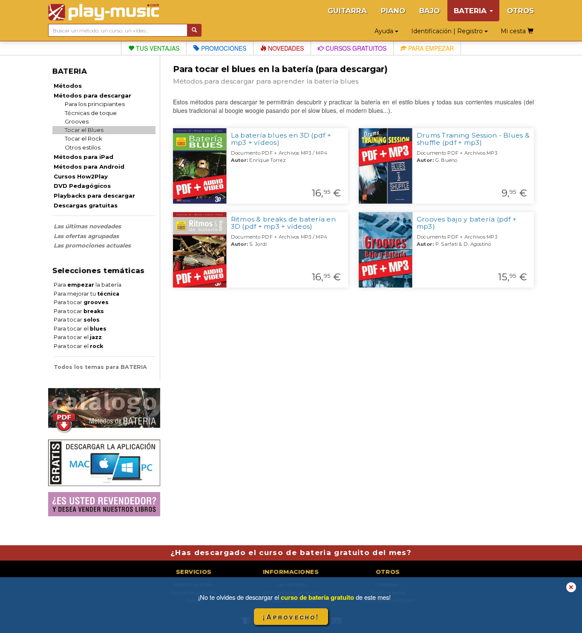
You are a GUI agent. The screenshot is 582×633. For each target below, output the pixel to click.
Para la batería (87, 285)
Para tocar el (80, 328)
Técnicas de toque (91, 112)
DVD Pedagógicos (82, 185)
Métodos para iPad (83, 156)
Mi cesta (514, 31)
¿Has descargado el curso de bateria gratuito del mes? (291, 552)
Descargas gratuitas (86, 205)
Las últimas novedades (87, 226)
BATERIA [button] (471, 10)
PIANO (393, 10)
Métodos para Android (89, 166)
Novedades (285, 48)
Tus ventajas (156, 48)
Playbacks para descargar (94, 195)
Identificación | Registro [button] (447, 31)
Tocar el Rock (83, 138)
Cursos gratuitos (355, 48)
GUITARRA (347, 10)
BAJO (429, 10)
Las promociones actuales (92, 245)
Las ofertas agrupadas (86, 236)
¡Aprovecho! (290, 616)
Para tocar (81, 302)
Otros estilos (83, 147)
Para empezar (430, 48)
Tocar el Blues (84, 130)
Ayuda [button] (385, 31)
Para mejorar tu (86, 294)
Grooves (77, 121)
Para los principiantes (95, 104)
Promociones (222, 48)
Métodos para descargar (92, 95)
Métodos (68, 85)
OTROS (520, 10)
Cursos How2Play (81, 176)
